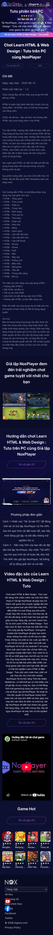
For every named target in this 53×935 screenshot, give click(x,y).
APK (40, 65)
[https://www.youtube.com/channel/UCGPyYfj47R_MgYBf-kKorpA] (8, 901)
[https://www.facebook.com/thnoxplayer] (8, 908)
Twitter (9, 918)
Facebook (10, 913)
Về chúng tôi (12, 899)
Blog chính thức (13, 903)
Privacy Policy (13, 927)
